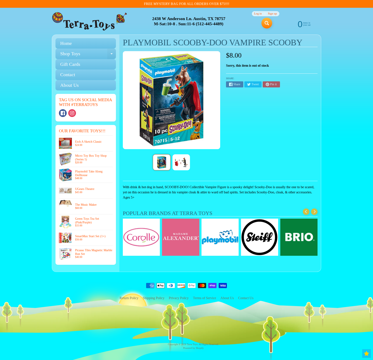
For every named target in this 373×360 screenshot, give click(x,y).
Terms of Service (204, 298)
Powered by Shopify (193, 348)
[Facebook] (63, 113)
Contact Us (245, 298)
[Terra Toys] (89, 21)
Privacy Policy (179, 298)
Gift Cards (70, 64)
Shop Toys (88, 55)
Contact (67, 74)
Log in (258, 13)
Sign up (272, 13)
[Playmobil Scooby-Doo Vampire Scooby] (161, 162)
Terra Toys (192, 344)
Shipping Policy (153, 298)
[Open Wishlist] (366, 353)
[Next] (314, 211)
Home (66, 43)
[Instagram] (72, 113)
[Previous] (306, 211)
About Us (69, 85)
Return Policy (129, 298)
